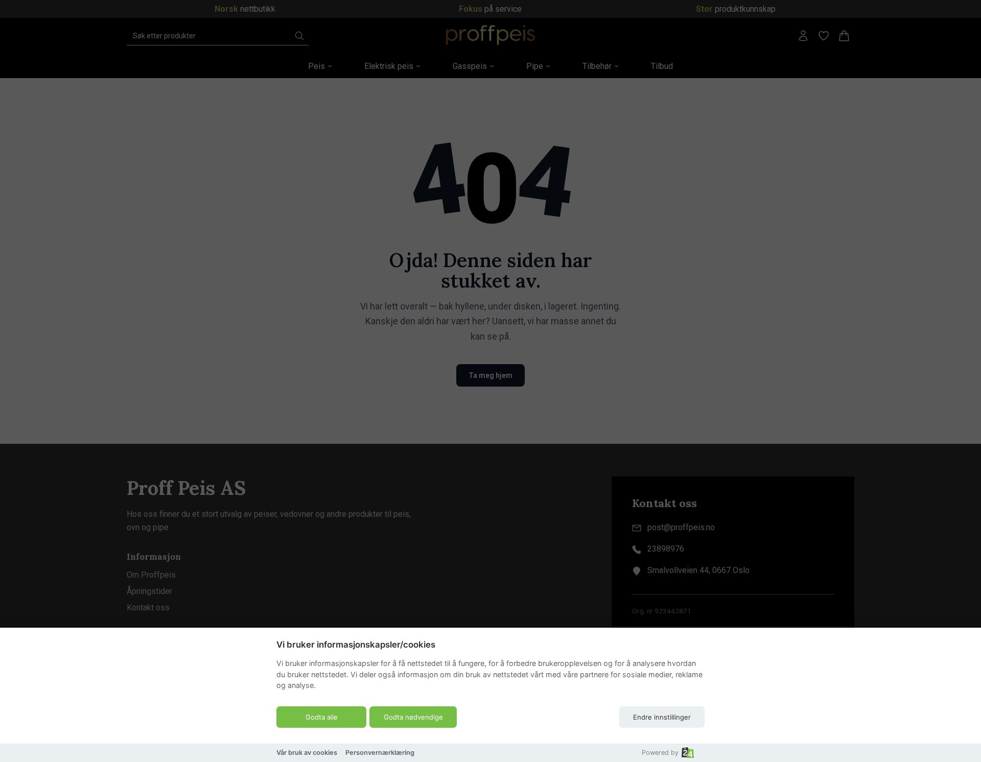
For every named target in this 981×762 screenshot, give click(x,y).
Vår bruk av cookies (306, 752)
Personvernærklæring (379, 752)
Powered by (660, 752)
